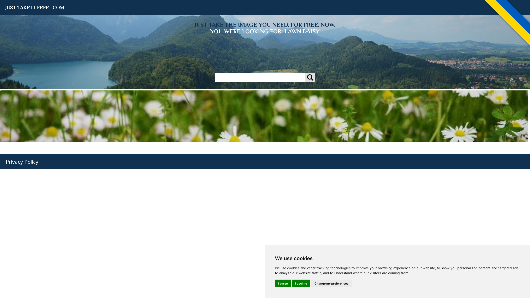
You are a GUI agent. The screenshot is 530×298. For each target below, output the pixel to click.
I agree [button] (283, 283)
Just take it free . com (34, 8)
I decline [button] (301, 283)
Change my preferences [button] (331, 283)
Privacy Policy (22, 161)
